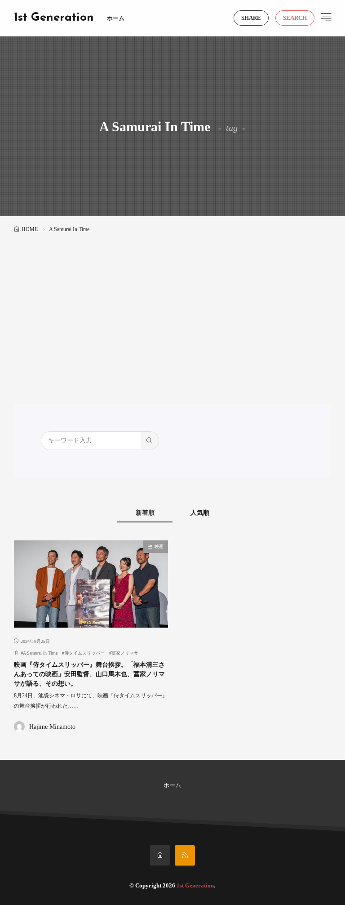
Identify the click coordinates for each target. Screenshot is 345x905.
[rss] (185, 855)
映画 (159, 546)
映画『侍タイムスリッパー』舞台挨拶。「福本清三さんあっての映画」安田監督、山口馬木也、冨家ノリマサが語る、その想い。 (89, 674)
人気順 (199, 512)
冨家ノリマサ (124, 653)
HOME (30, 229)
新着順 (145, 512)
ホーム (115, 18)
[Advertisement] (173, 303)
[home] (160, 855)
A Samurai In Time (40, 653)
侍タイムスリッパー (84, 653)
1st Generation (54, 18)
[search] (150, 441)
